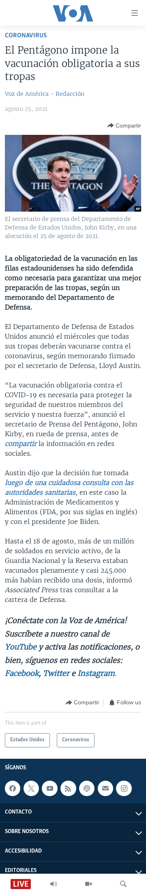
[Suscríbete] (105, 788)
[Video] (88, 884)
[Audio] (53, 884)
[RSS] (68, 788)
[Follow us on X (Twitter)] (31, 788)
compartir (20, 443)
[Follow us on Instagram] (123, 788)
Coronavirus (26, 35)
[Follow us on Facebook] (12, 788)
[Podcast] (86, 788)
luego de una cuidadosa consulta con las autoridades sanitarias (69, 487)
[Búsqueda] (123, 884)
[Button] (124, 125)
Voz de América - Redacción (44, 93)
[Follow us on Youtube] (49, 788)
